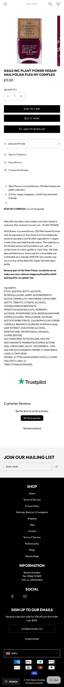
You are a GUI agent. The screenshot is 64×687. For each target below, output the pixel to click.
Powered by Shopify (34, 683)
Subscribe (32, 639)
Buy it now (32, 118)
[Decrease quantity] (8, 96)
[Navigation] (5, 4)
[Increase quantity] (21, 96)
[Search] (50, 4)
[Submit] (56, 467)
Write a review (32, 418)
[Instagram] (25, 596)
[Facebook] (12, 596)
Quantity (10, 89)
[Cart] (58, 4)
